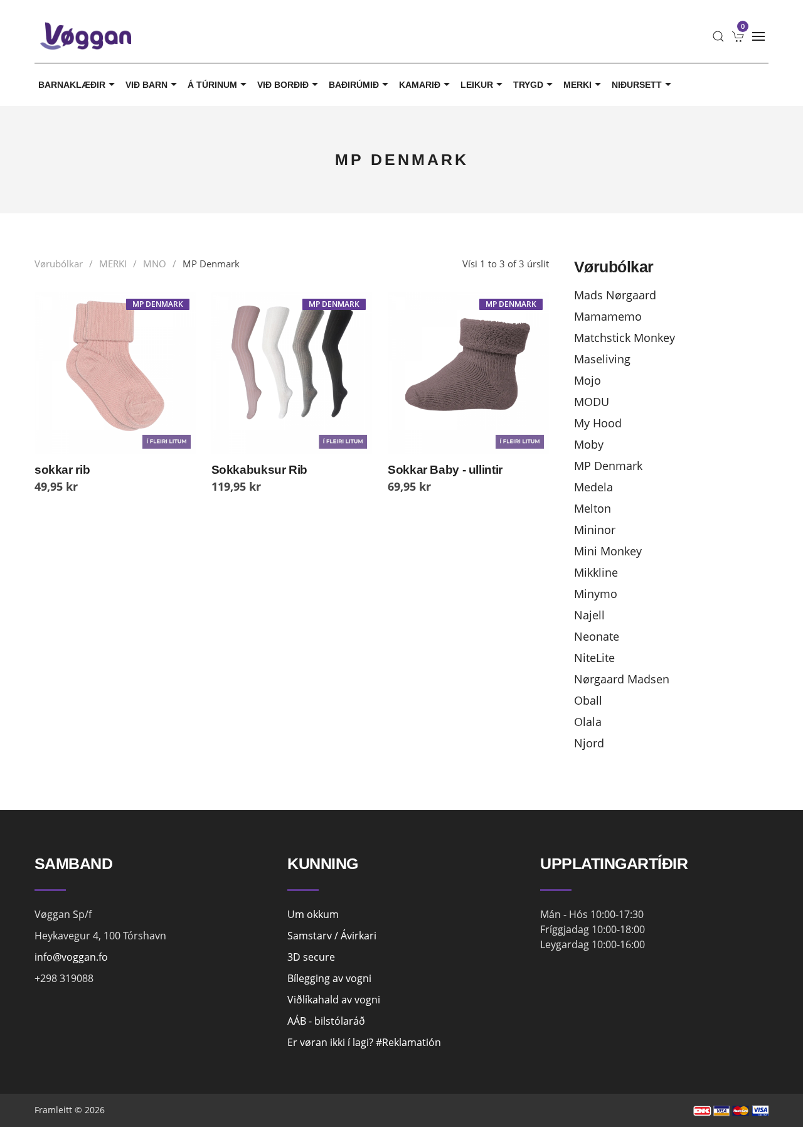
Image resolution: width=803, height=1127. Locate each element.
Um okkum (313, 914)
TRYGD (528, 85)
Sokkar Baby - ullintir (445, 469)
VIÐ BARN (146, 85)
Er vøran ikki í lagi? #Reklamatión (364, 1042)
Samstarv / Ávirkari (331, 936)
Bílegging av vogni (329, 978)
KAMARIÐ (419, 85)
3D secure (311, 957)
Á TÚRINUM (212, 85)
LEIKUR (476, 85)
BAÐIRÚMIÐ (354, 85)
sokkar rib (62, 469)
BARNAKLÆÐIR (71, 85)
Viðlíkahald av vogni (333, 1000)
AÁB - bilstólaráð (326, 1021)
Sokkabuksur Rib (259, 469)
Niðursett (637, 85)
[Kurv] (738, 36)
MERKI (577, 85)
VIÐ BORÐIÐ (283, 85)
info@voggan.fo (71, 957)
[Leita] (718, 36)
